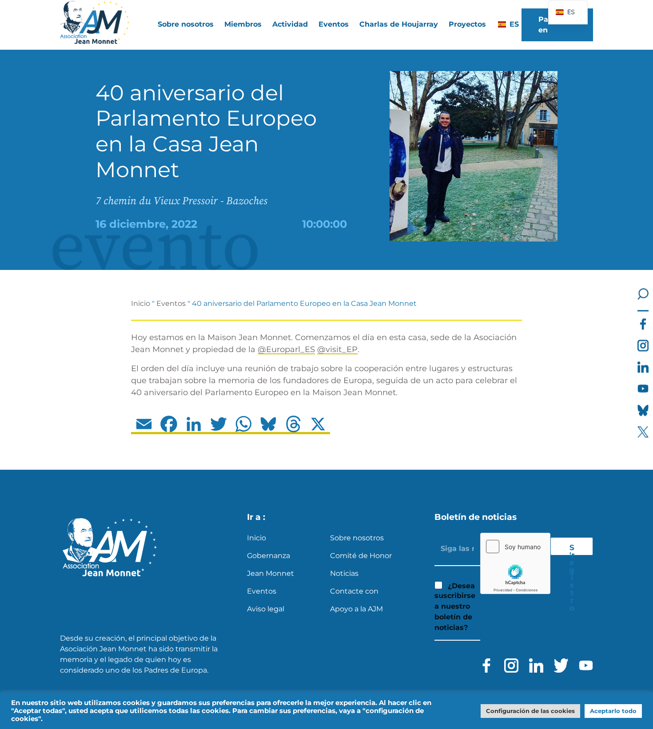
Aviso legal (265, 609)
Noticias (344, 573)
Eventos (334, 24)
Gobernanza (268, 555)
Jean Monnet (270, 573)
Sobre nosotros (357, 538)
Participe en (555, 24)
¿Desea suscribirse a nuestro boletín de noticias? (454, 607)
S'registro (571, 549)
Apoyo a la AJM (356, 609)
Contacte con (354, 591)
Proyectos (467, 24)
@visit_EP (337, 349)
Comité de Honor (361, 555)
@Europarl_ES (286, 349)
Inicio (140, 303)
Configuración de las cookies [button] (530, 710)
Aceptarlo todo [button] (613, 710)
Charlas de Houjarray (398, 24)
